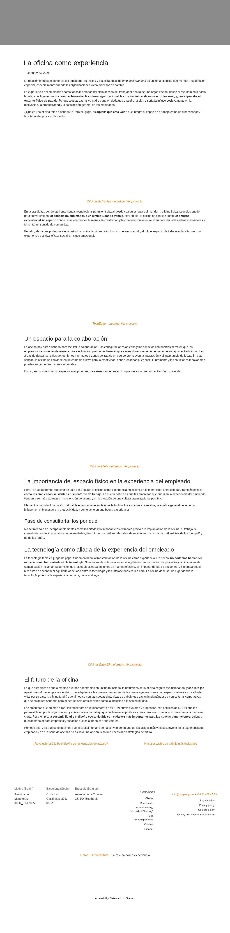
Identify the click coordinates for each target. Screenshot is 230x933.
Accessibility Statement (108, 898)
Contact (148, 824)
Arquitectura (99, 855)
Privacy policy (207, 805)
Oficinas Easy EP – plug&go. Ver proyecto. (115, 664)
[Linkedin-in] (203, 821)
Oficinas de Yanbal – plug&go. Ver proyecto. (115, 201)
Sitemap (130, 898)
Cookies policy (206, 809)
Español (148, 828)
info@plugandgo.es (183, 794)
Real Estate (146, 803)
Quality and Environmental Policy (196, 814)
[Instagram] (214, 821)
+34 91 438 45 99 (207, 794)
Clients (149, 798)
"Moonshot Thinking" (141, 809)
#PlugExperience (143, 818)
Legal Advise (207, 800)
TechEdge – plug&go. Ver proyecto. (115, 323)
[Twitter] (193, 821)
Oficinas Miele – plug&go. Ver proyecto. (115, 466)
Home (84, 855)
